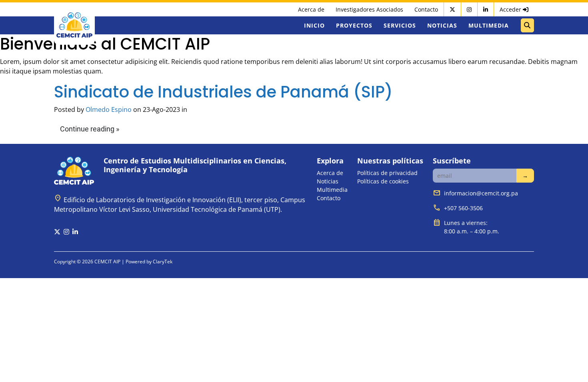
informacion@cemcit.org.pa (481, 193)
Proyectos (354, 25)
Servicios (400, 25)
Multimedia (488, 25)
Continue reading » (89, 129)
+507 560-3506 (463, 208)
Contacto (426, 9)
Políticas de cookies (383, 181)
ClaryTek (162, 261)
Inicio (314, 25)
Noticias (442, 25)
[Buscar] (527, 25)
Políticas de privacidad (387, 173)
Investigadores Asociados (369, 9)
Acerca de (311, 9)
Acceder (511, 9)
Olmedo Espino (109, 109)
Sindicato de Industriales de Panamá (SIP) (223, 92)
